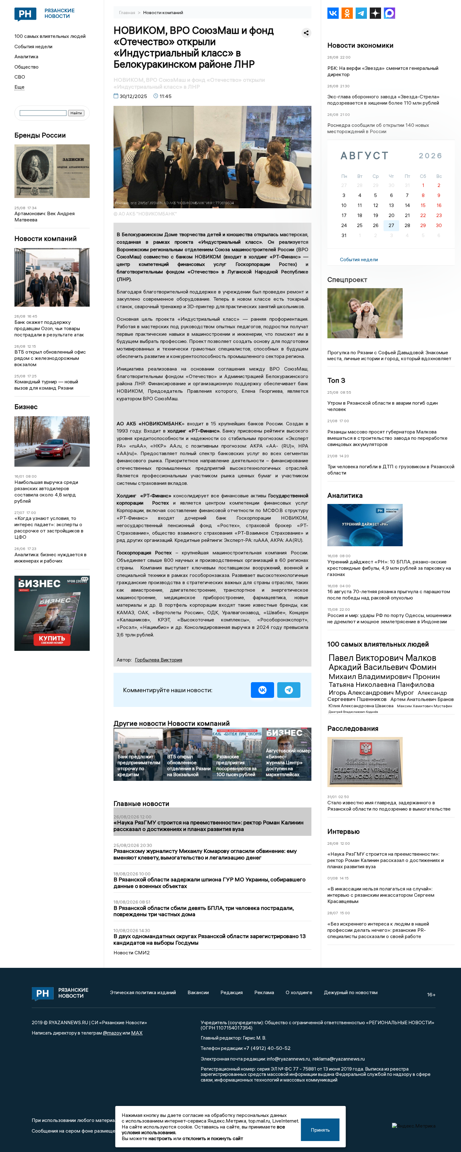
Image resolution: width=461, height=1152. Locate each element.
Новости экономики (360, 45)
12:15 (31, 346)
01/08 (332, 878)
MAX (137, 1033)
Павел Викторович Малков (382, 657)
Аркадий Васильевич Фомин (383, 667)
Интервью (343, 831)
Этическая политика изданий (143, 992)
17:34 (32, 207)
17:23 (31, 548)
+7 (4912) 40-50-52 (267, 1048)
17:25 (32, 376)
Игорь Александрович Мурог (372, 692)
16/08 (332, 555)
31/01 (331, 796)
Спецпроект (347, 279)
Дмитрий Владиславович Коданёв (353, 712)
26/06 (19, 548)
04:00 (345, 586)
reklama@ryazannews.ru (339, 1059)
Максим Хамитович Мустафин (424, 705)
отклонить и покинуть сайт (213, 1138)
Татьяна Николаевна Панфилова (382, 684)
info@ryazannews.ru (288, 1059)
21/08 (332, 420)
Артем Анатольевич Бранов (422, 699)
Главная (127, 12)
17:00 (31, 512)
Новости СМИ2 (132, 952)
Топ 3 (336, 380)
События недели (33, 46)
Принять (320, 1130)
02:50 (343, 796)
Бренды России (40, 135)
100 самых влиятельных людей (50, 36)
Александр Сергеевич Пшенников (387, 696)
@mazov (112, 1033)
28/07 (332, 913)
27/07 (19, 512)
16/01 (19, 476)
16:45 (32, 316)
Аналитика (26, 56)
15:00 (345, 913)
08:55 (345, 392)
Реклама (264, 992)
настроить (160, 1138)
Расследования (353, 728)
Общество (26, 67)
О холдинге (299, 992)
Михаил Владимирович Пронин (384, 676)
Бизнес (26, 407)
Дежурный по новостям (351, 992)
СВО (19, 77)
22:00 (345, 57)
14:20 (344, 456)
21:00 (345, 114)
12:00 (345, 843)
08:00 (31, 476)
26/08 (19, 316)
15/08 (332, 609)
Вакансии (198, 992)
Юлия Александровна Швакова (362, 705)
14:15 (344, 878)
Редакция (231, 992)
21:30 (345, 86)
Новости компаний (45, 238)
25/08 (19, 207)
